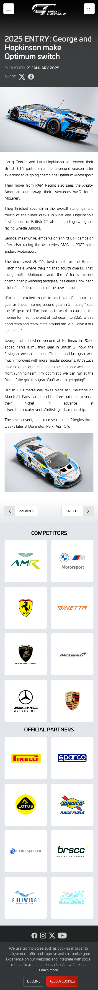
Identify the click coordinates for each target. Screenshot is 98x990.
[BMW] (72, 561)
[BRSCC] (72, 851)
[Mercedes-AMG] (26, 701)
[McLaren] (72, 654)
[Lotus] (26, 805)
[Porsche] (72, 701)
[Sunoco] (72, 805)
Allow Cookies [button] (62, 981)
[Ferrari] (26, 608)
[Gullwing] (26, 898)
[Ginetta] (72, 608)
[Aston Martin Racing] (26, 561)
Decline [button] (34, 981)
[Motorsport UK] (26, 851)
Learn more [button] (48, 969)
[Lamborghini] (26, 654)
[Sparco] (72, 758)
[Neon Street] (72, 898)
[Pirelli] (26, 758)
